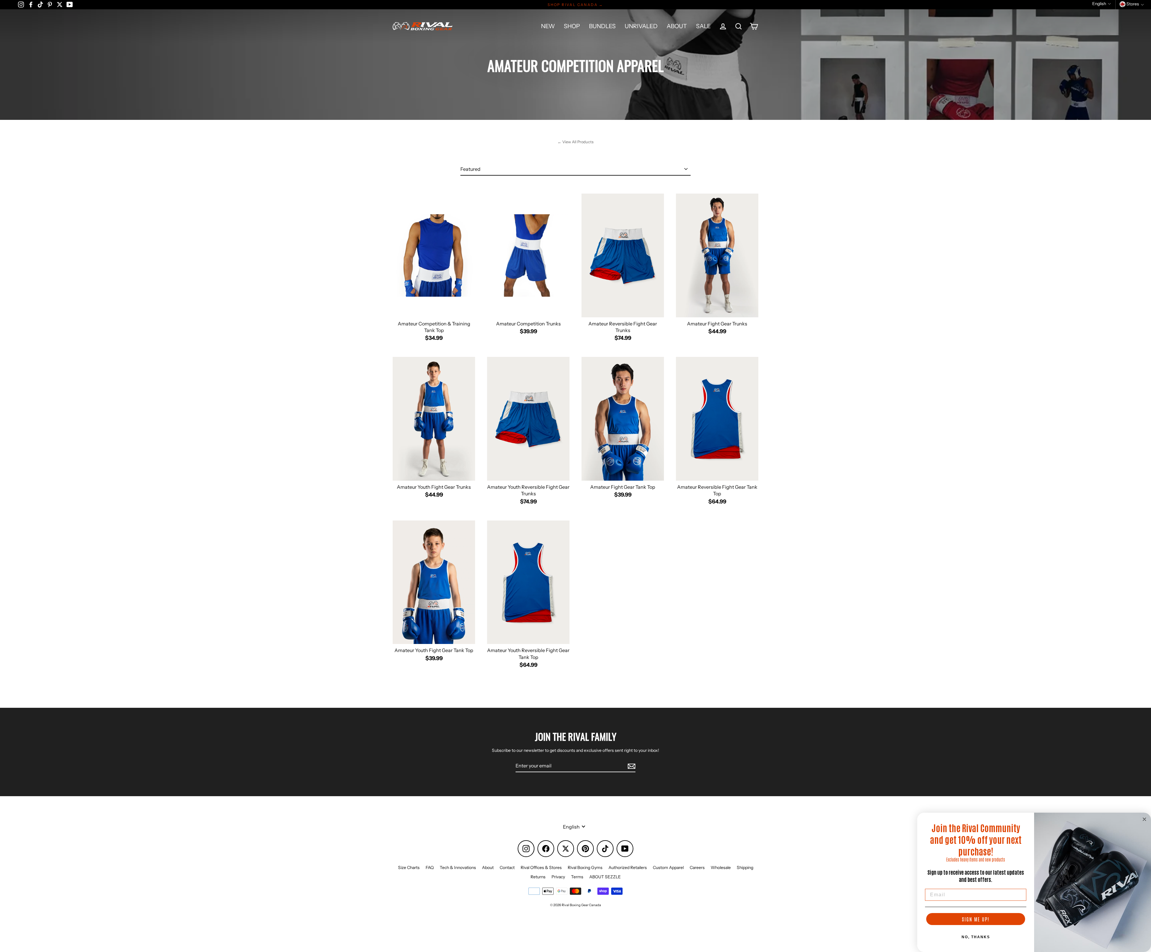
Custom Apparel (668, 867)
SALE (703, 26)
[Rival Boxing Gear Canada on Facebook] (31, 4)
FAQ (430, 867)
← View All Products (575, 142)
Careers (697, 867)
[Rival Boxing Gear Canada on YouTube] (70, 4)
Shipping (745, 867)
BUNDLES (602, 26)
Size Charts (409, 867)
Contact (507, 867)
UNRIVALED (641, 26)
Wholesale (721, 867)
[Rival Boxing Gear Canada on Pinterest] (50, 4)
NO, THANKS (976, 937)
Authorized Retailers (627, 867)
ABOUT (677, 26)
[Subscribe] (630, 766)
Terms (577, 876)
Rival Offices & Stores (541, 867)
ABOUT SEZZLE (605, 876)
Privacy (558, 876)
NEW (548, 26)
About (488, 867)
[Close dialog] (1144, 819)
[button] (1101, 3)
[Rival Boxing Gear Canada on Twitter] (60, 4)
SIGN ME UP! (975, 919)
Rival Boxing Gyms (585, 867)
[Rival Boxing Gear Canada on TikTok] (40, 4)
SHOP (572, 26)
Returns (538, 876)
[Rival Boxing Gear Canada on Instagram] (21, 4)
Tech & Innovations (458, 867)
